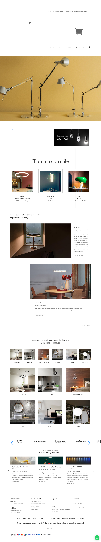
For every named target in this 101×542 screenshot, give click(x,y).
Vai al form (50, 528)
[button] (89, 443)
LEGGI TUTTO (15, 481)
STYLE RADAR (78, 471)
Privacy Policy (55, 511)
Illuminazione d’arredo (57, 11)
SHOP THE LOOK (51, 471)
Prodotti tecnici (69, 11)
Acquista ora (79, 255)
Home (49, 11)
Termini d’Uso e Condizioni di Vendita (61, 509)
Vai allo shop (86, 325)
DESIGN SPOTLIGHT (24, 469)
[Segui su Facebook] (53, 503)
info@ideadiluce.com (39, 503)
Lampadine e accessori (80, 11)
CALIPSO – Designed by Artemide (22, 467)
